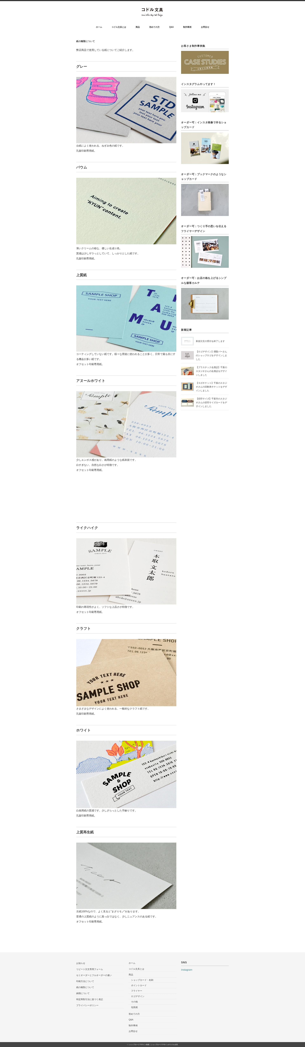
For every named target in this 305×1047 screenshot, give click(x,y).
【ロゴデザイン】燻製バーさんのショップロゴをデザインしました (211, 355)
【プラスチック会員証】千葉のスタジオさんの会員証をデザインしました (211, 371)
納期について (83, 993)
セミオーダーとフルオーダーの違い (94, 975)
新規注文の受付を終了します (210, 341)
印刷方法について (85, 981)
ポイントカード (139, 985)
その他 (134, 1001)
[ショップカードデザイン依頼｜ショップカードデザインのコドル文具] (152, 9)
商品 (138, 27)
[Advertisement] (126, 495)
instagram (186, 969)
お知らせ (80, 963)
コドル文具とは (119, 27)
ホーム (99, 27)
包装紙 (134, 1007)
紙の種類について (85, 987)
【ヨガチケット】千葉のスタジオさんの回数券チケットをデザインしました (211, 387)
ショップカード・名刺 (142, 980)
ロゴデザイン (137, 996)
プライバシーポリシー (87, 1005)
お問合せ (205, 27)
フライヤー (136, 990)
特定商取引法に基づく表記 (89, 999)
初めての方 (154, 27)
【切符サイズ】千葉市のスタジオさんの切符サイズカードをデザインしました (211, 402)
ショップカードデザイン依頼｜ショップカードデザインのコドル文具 (153, 1044)
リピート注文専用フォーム (89, 969)
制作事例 (187, 27)
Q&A (171, 27)
